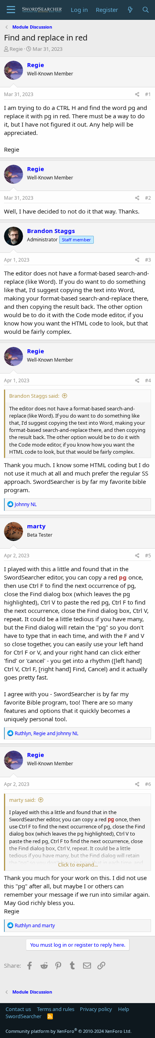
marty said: (22, 799)
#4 (148, 380)
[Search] (145, 9)
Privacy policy (96, 1009)
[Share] (137, 94)
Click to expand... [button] (78, 864)
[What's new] (130, 9)
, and (46, 733)
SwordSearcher (23, 1016)
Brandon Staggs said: (34, 395)
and (35, 925)
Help (123, 1009)
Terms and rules (55, 1009)
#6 (148, 784)
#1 (148, 94)
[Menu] (11, 10)
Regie (16, 48)
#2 (148, 198)
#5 (148, 555)
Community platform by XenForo (69, 1031)
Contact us (18, 1009)
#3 (148, 259)
